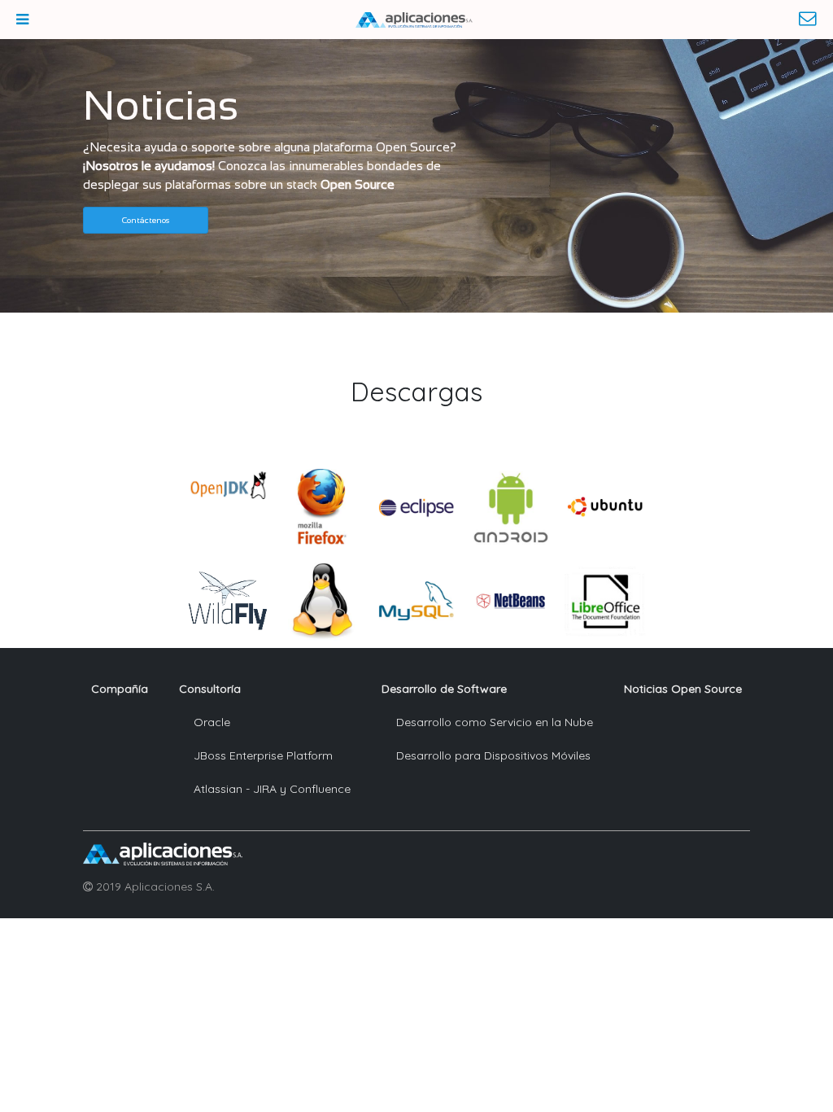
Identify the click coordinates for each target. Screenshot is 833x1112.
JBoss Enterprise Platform (263, 755)
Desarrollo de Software (444, 688)
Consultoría (210, 688)
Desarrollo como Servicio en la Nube (494, 722)
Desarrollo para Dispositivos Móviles (493, 755)
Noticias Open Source (683, 688)
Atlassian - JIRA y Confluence (272, 788)
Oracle (212, 722)
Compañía (119, 688)
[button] (145, 220)
